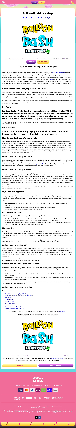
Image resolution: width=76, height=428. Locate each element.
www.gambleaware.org (42, 406)
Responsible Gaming (19, 385)
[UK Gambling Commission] (38, 398)
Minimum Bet (9, 305)
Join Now (31, 62)
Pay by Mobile (43, 62)
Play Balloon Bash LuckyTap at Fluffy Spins (17, 294)
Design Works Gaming (58, 72)
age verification (40, 164)
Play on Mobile (9, 301)
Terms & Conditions (36, 385)
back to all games (56, 366)
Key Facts (8, 297)
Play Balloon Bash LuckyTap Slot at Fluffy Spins (38, 18)
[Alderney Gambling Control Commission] (57, 398)
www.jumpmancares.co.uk (56, 406)
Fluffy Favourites (57, 385)
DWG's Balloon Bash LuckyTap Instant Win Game (19, 296)
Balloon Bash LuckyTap (56, 358)
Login (34, 2)
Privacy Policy (47, 385)
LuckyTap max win (10, 303)
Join (41, 2)
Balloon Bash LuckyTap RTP (13, 307)
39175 (5, 411)
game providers (61, 311)
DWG (51, 79)
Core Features (9, 299)
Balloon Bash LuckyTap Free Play (14, 308)
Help (28, 385)
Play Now (20, 366)
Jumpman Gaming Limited (20, 410)
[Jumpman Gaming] (38, 382)
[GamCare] (16, 398)
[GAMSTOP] (29, 398)
